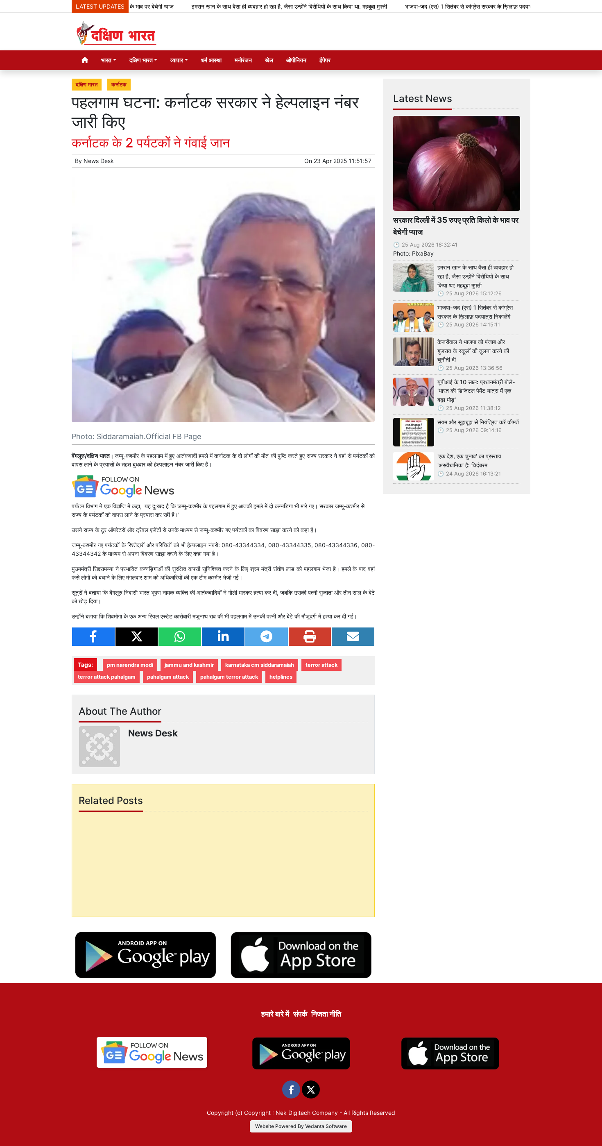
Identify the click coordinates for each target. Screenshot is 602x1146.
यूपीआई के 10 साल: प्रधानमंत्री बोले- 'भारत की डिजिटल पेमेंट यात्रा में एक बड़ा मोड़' (476, 390)
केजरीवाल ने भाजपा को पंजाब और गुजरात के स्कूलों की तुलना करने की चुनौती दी (473, 350)
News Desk (99, 160)
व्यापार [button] (176, 60)
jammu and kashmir (189, 665)
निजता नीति (326, 1014)
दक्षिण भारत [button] (141, 60)
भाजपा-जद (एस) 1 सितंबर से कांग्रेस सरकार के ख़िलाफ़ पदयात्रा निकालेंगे (448, 6)
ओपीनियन (296, 60)
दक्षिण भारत (86, 85)
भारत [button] (106, 60)
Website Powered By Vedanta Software (301, 1126)
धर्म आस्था (211, 60)
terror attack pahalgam (107, 677)
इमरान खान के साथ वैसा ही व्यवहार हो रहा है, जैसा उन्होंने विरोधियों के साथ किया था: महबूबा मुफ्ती (257, 6)
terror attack (321, 665)
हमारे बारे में (275, 1014)
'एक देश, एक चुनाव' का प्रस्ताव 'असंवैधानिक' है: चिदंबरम (469, 461)
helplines (280, 677)
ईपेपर (324, 60)
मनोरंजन (243, 60)
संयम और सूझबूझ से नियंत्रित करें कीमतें (478, 422)
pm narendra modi (130, 665)
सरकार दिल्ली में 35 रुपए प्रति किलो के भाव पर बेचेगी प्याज (455, 226)
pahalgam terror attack (229, 677)
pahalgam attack (168, 677)
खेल (269, 60)
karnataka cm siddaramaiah (259, 665)
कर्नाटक (119, 85)
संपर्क (300, 1014)
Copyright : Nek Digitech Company (291, 1112)
